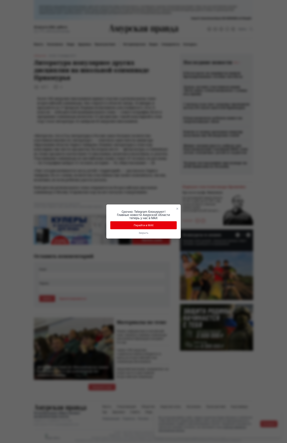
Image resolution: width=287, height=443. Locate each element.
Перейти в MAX (143, 225)
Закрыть (143, 232)
